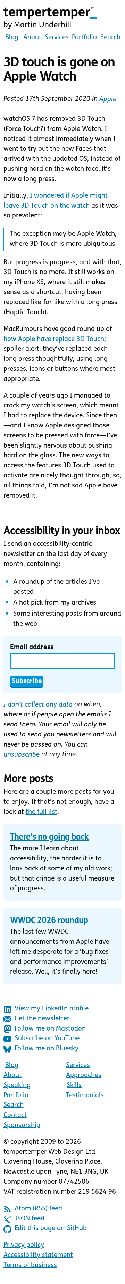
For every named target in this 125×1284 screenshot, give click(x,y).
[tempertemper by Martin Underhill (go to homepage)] (62, 18)
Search (110, 37)
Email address (31, 647)
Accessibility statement (38, 1255)
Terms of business (30, 1265)
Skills (74, 1085)
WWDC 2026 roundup (49, 921)
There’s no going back (49, 837)
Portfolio (84, 37)
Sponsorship (21, 1125)
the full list (41, 812)
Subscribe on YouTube (47, 1038)
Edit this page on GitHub (51, 1228)
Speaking (17, 1085)
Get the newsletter (42, 1019)
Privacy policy (23, 1245)
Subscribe (27, 681)
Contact (15, 1115)
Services (57, 37)
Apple (107, 99)
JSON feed (29, 1219)
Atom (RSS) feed (38, 1209)
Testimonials (85, 1095)
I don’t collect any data (38, 704)
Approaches (83, 1075)
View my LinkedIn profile (52, 1009)
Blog (11, 37)
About (32, 37)
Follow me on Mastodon (50, 1029)
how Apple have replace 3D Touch (53, 339)
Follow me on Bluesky (46, 1048)
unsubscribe (21, 754)
